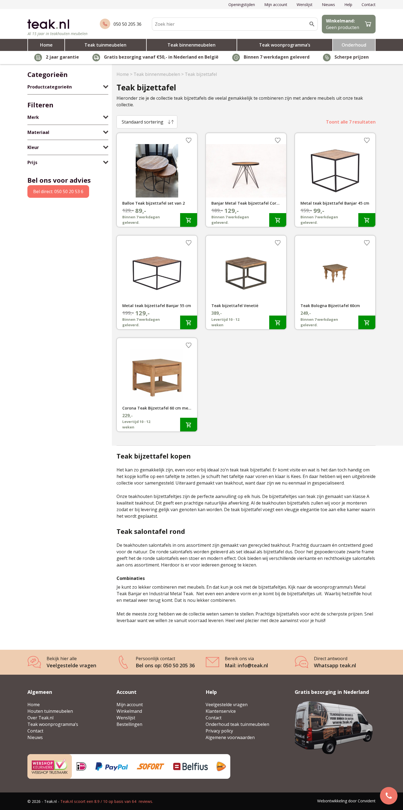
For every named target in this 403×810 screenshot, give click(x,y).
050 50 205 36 (127, 24)
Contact (369, 4)
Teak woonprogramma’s (284, 45)
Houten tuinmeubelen (50, 711)
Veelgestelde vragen (227, 705)
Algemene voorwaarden (230, 737)
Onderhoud (354, 45)
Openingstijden (241, 4)
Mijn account (275, 4)
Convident (367, 800)
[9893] (277, 220)
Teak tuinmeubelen (105, 45)
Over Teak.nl (40, 718)
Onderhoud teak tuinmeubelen (237, 724)
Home (46, 45)
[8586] (188, 322)
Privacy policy (219, 731)
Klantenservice (221, 711)
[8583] (366, 220)
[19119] (188, 424)
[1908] (277, 322)
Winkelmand (129, 711)
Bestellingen (129, 724)
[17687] (188, 220)
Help (348, 4)
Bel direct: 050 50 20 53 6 (58, 191)
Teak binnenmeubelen (191, 45)
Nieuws (328, 4)
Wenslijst (305, 4)
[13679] (366, 322)
